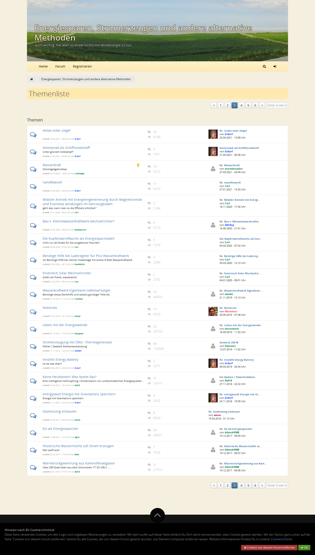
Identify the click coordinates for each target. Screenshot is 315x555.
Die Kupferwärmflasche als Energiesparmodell (78, 238)
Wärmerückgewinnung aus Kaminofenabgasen (79, 463)
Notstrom (50, 307)
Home (43, 66)
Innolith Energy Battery (60, 359)
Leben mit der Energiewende (65, 325)
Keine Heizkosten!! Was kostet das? (69, 377)
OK (305, 547)
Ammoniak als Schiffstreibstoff (66, 147)
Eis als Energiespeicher (60, 428)
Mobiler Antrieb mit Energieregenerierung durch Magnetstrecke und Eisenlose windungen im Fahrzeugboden (92, 201)
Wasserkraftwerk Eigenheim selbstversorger (77, 290)
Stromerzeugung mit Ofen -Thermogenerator (77, 342)
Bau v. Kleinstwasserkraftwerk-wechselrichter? (78, 221)
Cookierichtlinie (281, 539)
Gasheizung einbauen (60, 411)
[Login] (275, 66)
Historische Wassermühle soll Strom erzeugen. (79, 446)
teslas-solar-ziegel (57, 130)
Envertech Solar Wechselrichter (67, 273)
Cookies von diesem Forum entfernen (270, 547)
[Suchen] (264, 66)
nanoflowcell (52, 182)
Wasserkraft (52, 165)
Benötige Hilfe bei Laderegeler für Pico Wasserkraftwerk (86, 256)
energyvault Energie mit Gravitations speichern (79, 394)
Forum (60, 66)
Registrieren (82, 66)
